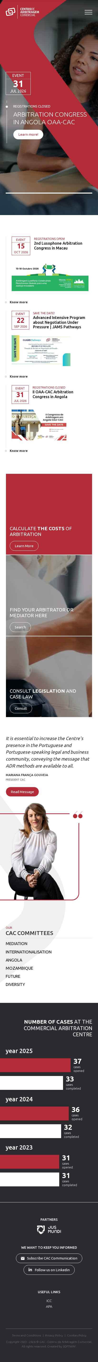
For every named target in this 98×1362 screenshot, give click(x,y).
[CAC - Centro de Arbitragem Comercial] (22, 12)
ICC (49, 1301)
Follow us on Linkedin (52, 1270)
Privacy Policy (54, 1335)
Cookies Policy (76, 1335)
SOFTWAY (69, 1346)
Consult (21, 708)
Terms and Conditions (26, 1335)
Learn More (24, 546)
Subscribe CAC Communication (51, 1258)
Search (20, 627)
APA (49, 1306)
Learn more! (28, 134)
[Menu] (88, 12)
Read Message (22, 792)
